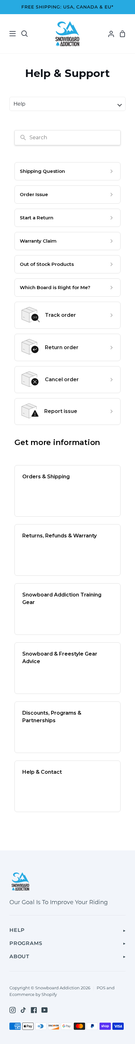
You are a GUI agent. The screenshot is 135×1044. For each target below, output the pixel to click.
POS (101, 987)
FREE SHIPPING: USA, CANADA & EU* (67, 7)
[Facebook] (34, 1010)
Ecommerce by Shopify (33, 994)
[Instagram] (12, 1010)
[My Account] (108, 33)
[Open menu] (8, 33)
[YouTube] (44, 1010)
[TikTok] (23, 1010)
